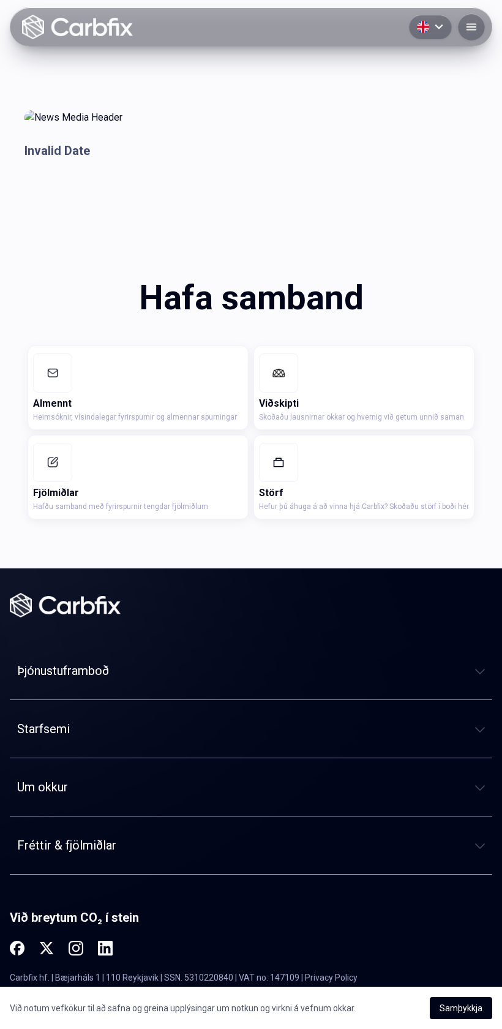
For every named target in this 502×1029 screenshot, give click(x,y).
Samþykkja (461, 1008)
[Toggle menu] (471, 26)
